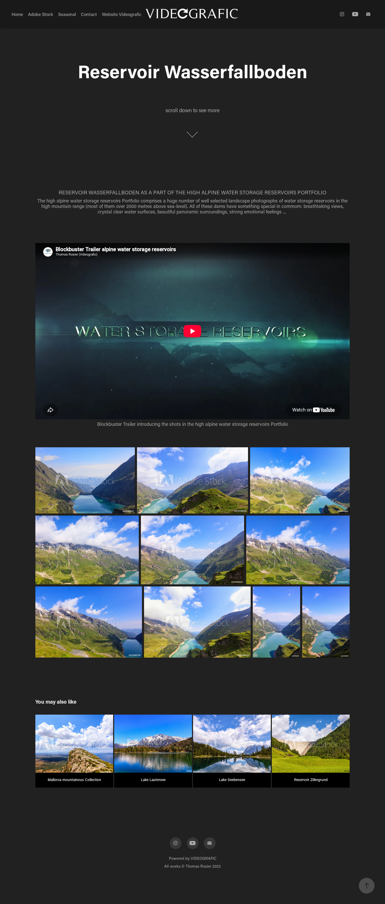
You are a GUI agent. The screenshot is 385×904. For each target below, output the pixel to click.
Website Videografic (121, 14)
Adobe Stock (40, 14)
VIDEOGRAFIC (203, 858)
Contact (89, 14)
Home (17, 14)
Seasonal (67, 14)
